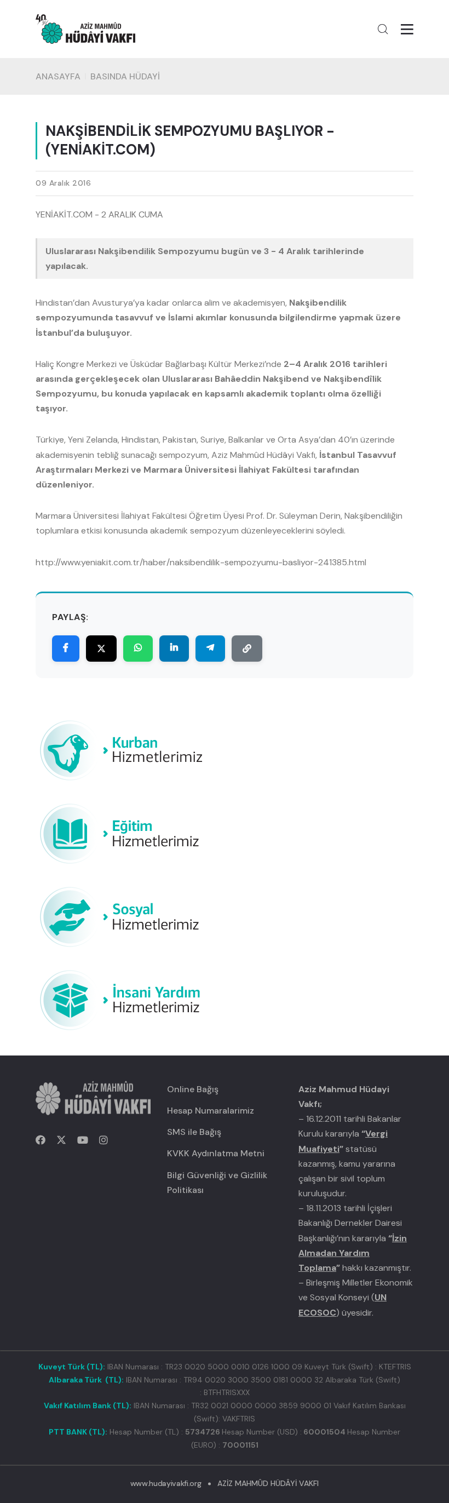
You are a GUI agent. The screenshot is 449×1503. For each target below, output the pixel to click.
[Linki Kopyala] (247, 648)
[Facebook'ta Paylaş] (65, 648)
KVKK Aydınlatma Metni (215, 1153)
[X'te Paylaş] (101, 648)
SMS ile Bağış (194, 1132)
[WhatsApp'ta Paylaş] (138, 648)
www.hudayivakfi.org (165, 1483)
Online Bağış (192, 1089)
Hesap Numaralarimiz (210, 1110)
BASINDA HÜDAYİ (125, 76)
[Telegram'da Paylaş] (210, 648)
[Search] (383, 29)
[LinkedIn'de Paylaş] (174, 648)
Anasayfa (58, 76)
